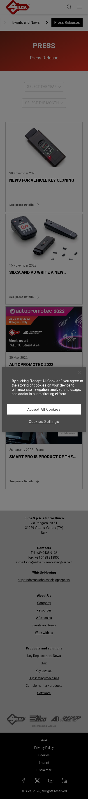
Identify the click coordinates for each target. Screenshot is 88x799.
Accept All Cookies (43, 409)
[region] (44, 399)
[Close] (79, 372)
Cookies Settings (44, 421)
